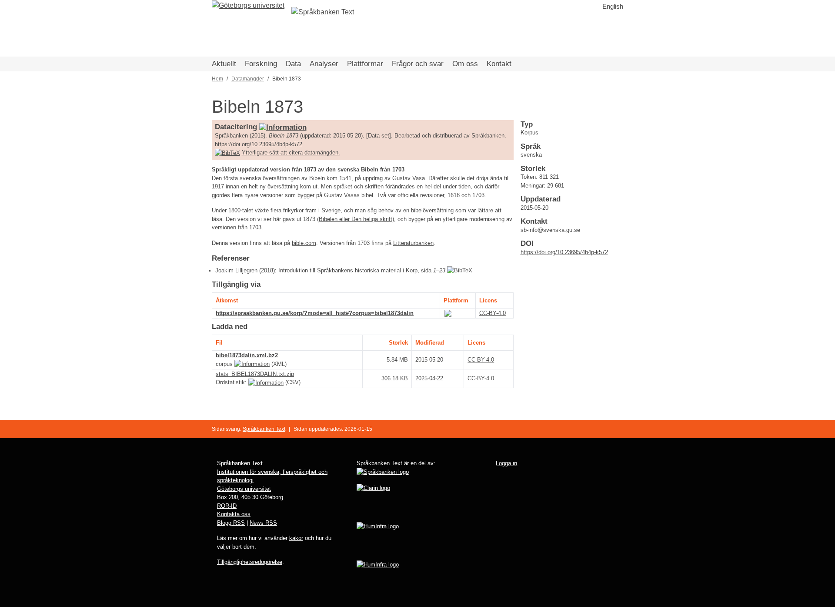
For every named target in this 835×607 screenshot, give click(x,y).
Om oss (465, 64)
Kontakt (499, 64)
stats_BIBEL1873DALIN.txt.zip (255, 374)
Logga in (506, 463)
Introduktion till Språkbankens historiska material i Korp (348, 270)
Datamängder (247, 79)
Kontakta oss (233, 514)
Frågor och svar (418, 64)
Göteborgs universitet (244, 489)
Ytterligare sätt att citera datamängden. (291, 152)
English (612, 6)
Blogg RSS (231, 523)
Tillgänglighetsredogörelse (249, 562)
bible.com (304, 243)
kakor (296, 538)
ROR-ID (227, 506)
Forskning (261, 64)
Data (293, 64)
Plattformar (365, 64)
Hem (217, 79)
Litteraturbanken (413, 243)
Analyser (324, 64)
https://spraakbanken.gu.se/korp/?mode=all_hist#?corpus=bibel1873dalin (315, 313)
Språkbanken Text (264, 429)
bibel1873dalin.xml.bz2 (247, 355)
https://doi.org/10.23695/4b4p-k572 (564, 252)
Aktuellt (224, 64)
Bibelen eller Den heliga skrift (355, 219)
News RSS (263, 523)
